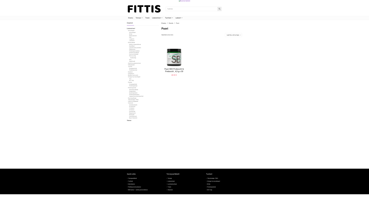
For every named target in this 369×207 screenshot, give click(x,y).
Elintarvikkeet (131, 42)
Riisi (130, 59)
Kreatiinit (130, 72)
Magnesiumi (132, 113)
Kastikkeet (132, 46)
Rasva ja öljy (132, 56)
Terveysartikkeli (132, 178)
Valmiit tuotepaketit (133, 101)
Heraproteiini (132, 91)
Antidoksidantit (133, 105)
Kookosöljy (133, 57)
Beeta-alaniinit (133, 35)
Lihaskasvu (131, 73)
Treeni (147, 18)
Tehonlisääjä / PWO (133, 99)
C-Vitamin (131, 108)
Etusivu (130, 18)
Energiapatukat (133, 84)
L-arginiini (131, 39)
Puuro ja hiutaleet (133, 54)
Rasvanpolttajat (132, 98)
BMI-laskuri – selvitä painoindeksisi (138, 190)
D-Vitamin (131, 109)
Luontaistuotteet (172, 184)
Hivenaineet (132, 111)
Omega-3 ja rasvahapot (134, 77)
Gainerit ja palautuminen (134, 63)
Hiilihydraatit (131, 65)
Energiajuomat (133, 68)
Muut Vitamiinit (133, 118)
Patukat (130, 82)
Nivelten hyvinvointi (133, 75)
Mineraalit (131, 114)
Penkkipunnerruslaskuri (134, 187)
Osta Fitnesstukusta (174, 77)
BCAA (130, 34)
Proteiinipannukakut (134, 51)
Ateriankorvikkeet (133, 89)
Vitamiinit (130, 103)
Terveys (138, 18)
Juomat (130, 66)
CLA (130, 78)
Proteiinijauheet (132, 87)
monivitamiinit (133, 116)
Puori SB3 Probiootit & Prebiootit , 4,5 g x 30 (174, 70)
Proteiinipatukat (133, 86)
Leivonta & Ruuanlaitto (135, 47)
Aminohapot (131, 30)
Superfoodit (132, 61)
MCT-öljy (131, 80)
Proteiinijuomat (133, 70)
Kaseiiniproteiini (133, 93)
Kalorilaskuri (131, 184)
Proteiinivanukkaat (134, 52)
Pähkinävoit (132, 49)
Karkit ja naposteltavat (135, 44)
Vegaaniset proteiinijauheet (136, 96)
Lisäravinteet (156, 18)
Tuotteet (168, 18)
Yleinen (129, 120)
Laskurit (178, 18)
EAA (130, 37)
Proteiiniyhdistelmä (134, 94)
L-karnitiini (132, 40)
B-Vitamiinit (132, 106)
